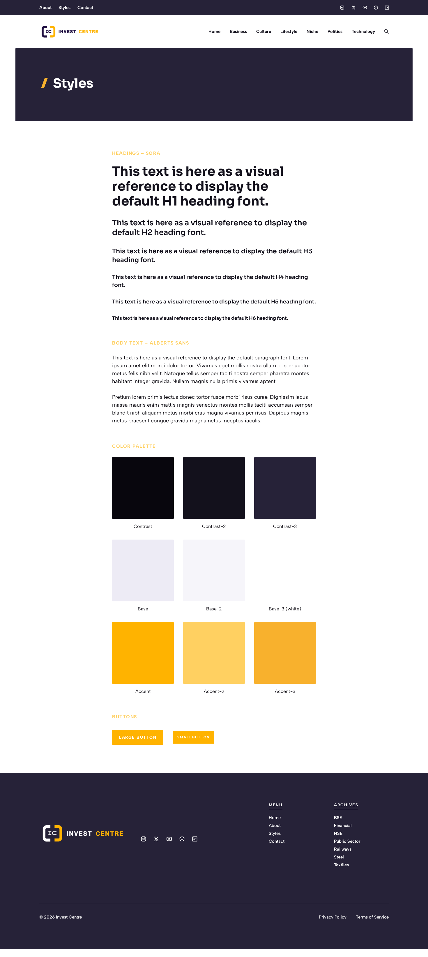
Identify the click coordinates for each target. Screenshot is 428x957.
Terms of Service (372, 917)
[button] (384, 31)
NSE (338, 833)
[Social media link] (342, 7)
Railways (342, 849)
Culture (263, 31)
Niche (312, 31)
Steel (339, 857)
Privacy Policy (332, 917)
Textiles (341, 865)
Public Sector (347, 841)
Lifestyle (288, 31)
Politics (335, 31)
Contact (85, 7)
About (45, 7)
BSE (338, 817)
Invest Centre (69, 917)
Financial (343, 825)
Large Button (137, 737)
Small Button (193, 737)
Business (238, 31)
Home (214, 31)
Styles (64, 7)
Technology (363, 31)
